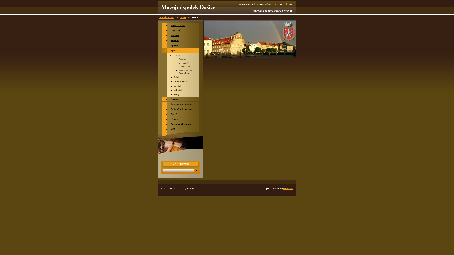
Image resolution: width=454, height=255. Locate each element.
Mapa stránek (265, 4)
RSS (280, 4)
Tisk (290, 4)
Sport (183, 17)
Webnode (288, 189)
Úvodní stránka (246, 4)
